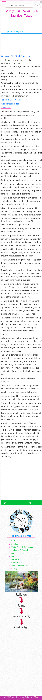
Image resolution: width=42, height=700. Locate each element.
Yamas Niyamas (17, 32)
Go (38, 6)
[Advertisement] (21, 479)
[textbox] (19, 5)
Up (29, 502)
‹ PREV (3, 502)
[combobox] (19, 6)
